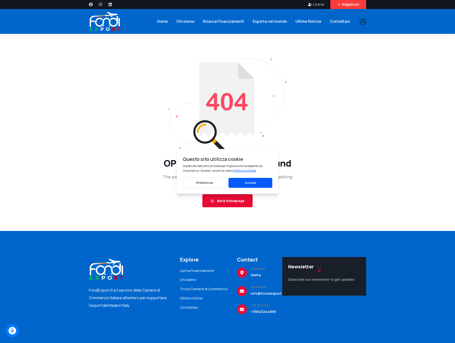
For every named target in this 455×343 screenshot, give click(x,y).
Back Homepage (230, 201)
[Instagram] (100, 4)
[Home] (105, 21)
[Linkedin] (110, 4)
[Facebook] (91, 4)
